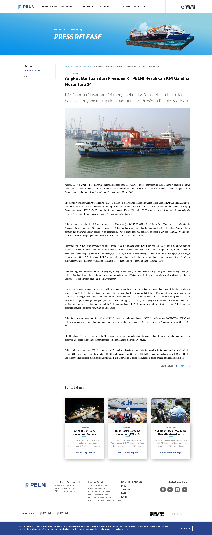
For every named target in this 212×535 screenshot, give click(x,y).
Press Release (87, 66)
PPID (123, 485)
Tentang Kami (50, 7)
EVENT (25, 76)
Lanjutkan (186, 528)
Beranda (68, 66)
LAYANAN (105, 7)
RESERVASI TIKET (69, 7)
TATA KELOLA (140, 7)
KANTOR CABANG (131, 481)
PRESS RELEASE (32, 70)
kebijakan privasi (98, 526)
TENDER (125, 489)
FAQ (123, 493)
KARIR (124, 496)
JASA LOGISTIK (89, 7)
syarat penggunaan (114, 526)
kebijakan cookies (136, 526)
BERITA (127, 7)
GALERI (116, 7)
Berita (76, 66)
